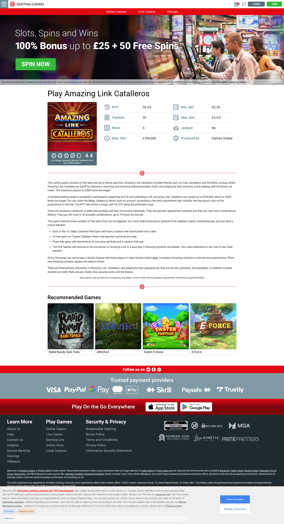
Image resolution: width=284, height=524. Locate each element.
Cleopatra (264, 470)
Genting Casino (27, 470)
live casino (163, 470)
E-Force (197, 352)
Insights (13, 445)
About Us (13, 429)
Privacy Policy (96, 445)
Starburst (224, 470)
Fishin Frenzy (237, 470)
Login (256, 4)
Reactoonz (19, 474)
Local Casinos (56, 451)
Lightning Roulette (74, 474)
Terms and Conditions (102, 440)
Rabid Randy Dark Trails (64, 352)
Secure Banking (18, 451)
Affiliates (13, 461)
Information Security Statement (109, 451)
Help (10, 434)
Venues (172, 12)
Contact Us (15, 440)
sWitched (103, 352)
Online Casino (116, 12)
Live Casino (146, 12)
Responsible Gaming (101, 429)
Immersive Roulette (94, 474)
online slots (147, 470)
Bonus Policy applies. (237, 82)
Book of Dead (251, 470)
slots (155, 257)
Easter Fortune (153, 352)
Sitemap (13, 456)
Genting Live (55, 440)
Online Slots (55, 445)
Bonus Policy (95, 434)
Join (274, 4)
